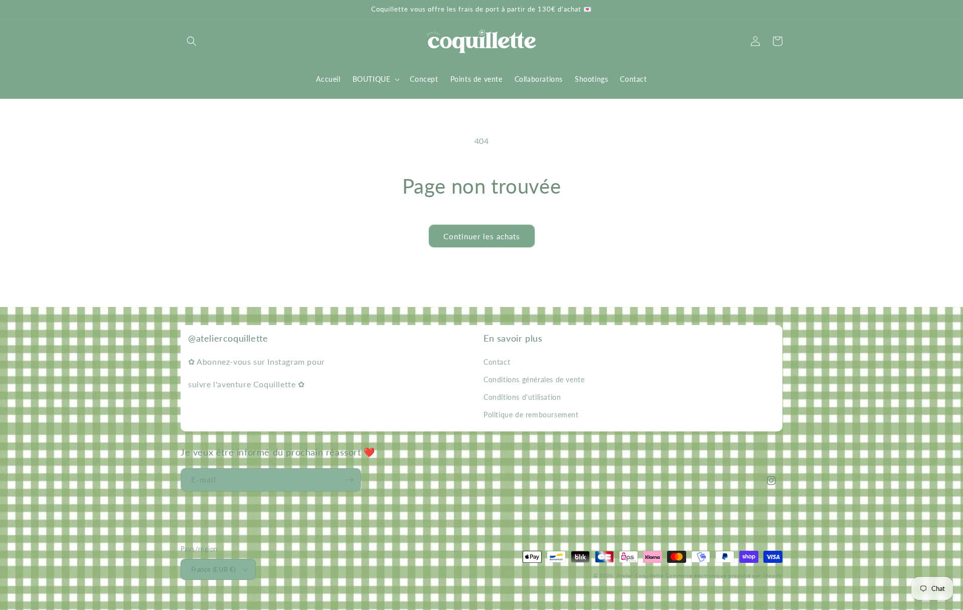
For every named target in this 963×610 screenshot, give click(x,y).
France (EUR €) (213, 569)
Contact (497, 362)
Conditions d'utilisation (522, 397)
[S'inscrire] (350, 480)
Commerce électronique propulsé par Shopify (724, 575)
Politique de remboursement (531, 414)
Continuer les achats (481, 236)
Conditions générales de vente (534, 379)
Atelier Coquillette (640, 575)
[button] (192, 41)
